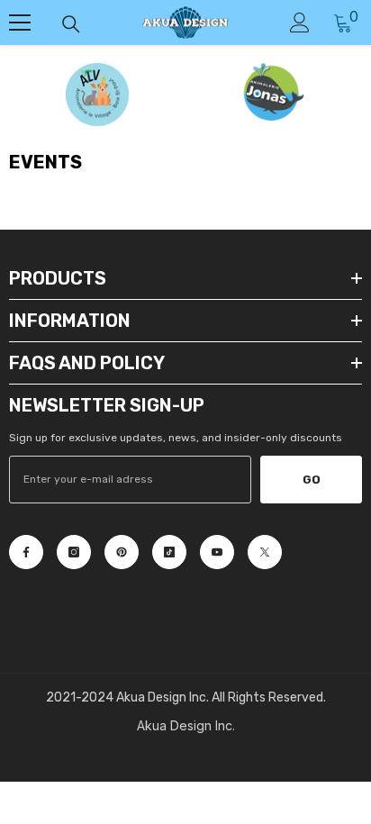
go (312, 479)
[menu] (20, 22)
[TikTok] (169, 552)
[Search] (71, 24)
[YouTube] (217, 552)
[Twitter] (265, 552)
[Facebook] (26, 552)
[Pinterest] (121, 552)
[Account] (300, 22)
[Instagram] (74, 552)
